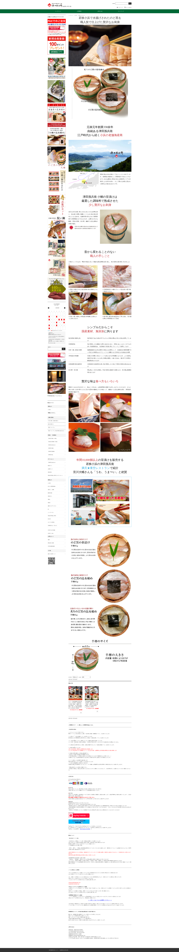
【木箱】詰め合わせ (51, 444)
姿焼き (49, 502)
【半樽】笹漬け (51, 448)
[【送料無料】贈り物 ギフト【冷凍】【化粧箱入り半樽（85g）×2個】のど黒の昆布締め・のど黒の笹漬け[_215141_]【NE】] (92, 693)
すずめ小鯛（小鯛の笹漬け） (53, 420)
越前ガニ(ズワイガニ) (52, 505)
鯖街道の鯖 (50, 492)
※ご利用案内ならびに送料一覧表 (75, 845)
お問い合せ (100, 11)
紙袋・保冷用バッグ (51, 553)
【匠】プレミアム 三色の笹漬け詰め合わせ (56, 430)
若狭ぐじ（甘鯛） (51, 489)
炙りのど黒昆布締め (51, 486)
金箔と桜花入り (51, 424)
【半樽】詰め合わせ (51, 462)
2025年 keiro (50, 533)
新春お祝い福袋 (51, 542)
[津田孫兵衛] (59, 6)
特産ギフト (50, 465)
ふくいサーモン (51, 512)
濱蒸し (49, 499)
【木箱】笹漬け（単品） (52, 438)
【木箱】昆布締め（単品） (53, 441)
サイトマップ (121, 11)
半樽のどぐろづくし (51, 412)
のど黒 (76, 15)
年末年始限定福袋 (51, 546)
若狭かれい (50, 496)
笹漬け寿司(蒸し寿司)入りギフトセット (55, 475)
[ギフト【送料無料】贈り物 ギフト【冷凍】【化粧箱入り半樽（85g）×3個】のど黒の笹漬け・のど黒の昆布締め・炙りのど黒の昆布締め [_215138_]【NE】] (75, 693)
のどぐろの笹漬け (51, 522)
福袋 (49, 539)
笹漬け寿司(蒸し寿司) (52, 515)
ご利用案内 (79, 11)
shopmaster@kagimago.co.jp (79, 935)
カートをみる (128, 7)
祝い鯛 (49, 518)
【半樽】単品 (50, 454)
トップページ (58, 11)
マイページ (120, 7)
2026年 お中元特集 (51, 530)
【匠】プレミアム (51, 427)
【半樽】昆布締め (51, 451)
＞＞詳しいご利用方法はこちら (85, 725)
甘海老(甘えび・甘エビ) (52, 525)
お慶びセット (50, 468)
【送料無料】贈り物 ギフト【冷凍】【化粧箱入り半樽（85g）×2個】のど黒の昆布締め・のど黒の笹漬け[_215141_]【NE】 (91, 704)
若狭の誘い (50, 472)
